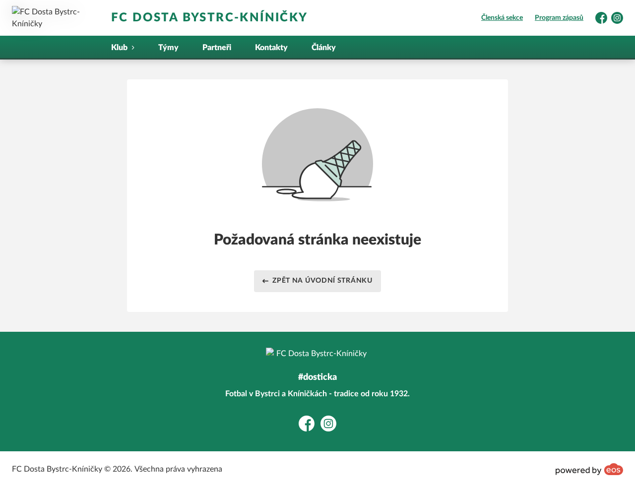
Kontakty (271, 48)
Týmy (168, 48)
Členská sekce (502, 17)
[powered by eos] (589, 469)
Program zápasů (559, 17)
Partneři (216, 48)
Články (324, 48)
